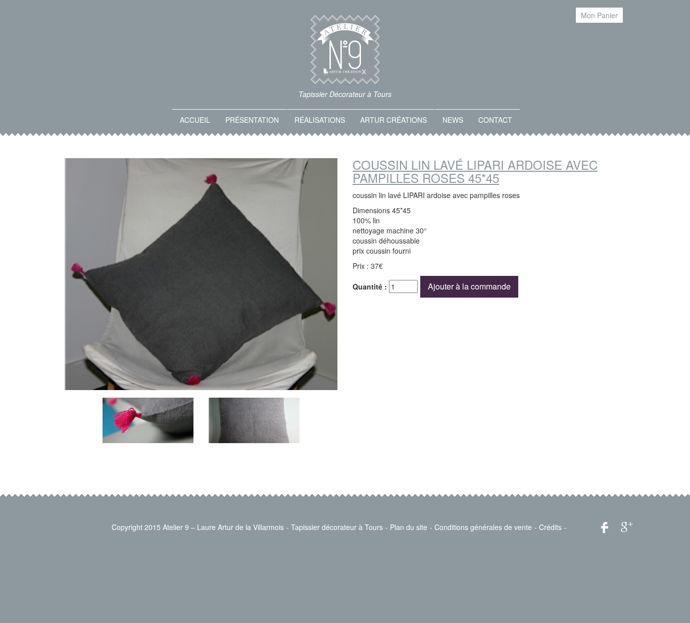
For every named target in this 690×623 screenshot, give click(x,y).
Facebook (604, 527)
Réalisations (319, 120)
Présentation (252, 120)
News (452, 120)
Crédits (550, 527)
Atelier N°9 (345, 49)
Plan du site (408, 527)
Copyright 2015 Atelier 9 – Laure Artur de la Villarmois (198, 527)
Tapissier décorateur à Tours (337, 527)
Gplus (627, 527)
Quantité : (370, 286)
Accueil (195, 120)
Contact (495, 120)
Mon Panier (599, 15)
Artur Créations (393, 120)
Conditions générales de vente (483, 527)
